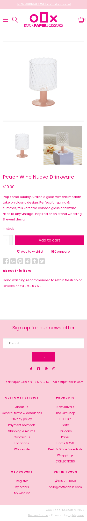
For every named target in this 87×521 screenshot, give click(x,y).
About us (21, 407)
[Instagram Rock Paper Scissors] (53, 369)
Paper (65, 437)
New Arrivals (65, 407)
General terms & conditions (22, 413)
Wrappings (65, 455)
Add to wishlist (31, 251)
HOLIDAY (65, 419)
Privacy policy (22, 419)
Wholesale (21, 449)
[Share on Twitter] (42, 261)
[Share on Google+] (13, 261)
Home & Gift (65, 443)
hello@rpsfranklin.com (67, 382)
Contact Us (22, 437)
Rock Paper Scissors (18, 382)
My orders (22, 487)
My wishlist (22, 493)
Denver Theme (38, 515)
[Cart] (81, 19)
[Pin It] (20, 261)
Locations (21, 443)
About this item (17, 271)
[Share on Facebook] (6, 261)
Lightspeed (76, 515)
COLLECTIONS (65, 461)
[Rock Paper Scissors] (43, 20)
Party (65, 425)
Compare (62, 251)
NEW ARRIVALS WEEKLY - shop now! (44, 4)
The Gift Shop (65, 413)
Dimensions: (12, 286)
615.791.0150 (42, 382)
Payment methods (22, 425)
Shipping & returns (21, 431)
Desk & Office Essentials (65, 449)
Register (22, 481)
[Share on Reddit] (27, 261)
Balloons (65, 431)
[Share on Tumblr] (35, 261)
